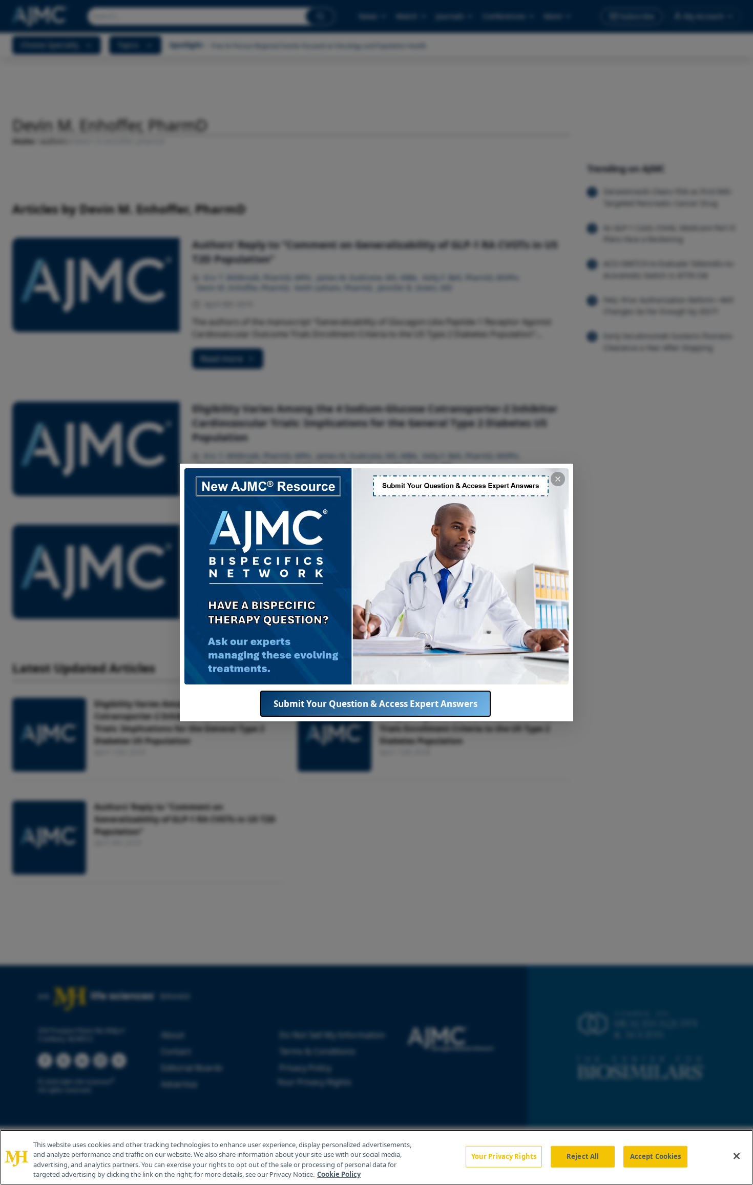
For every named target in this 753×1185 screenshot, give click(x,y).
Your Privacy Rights (503, 1156)
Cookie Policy (339, 1174)
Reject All (583, 1156)
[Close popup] (558, 479)
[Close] (736, 1156)
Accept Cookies (655, 1156)
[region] (376, 1157)
